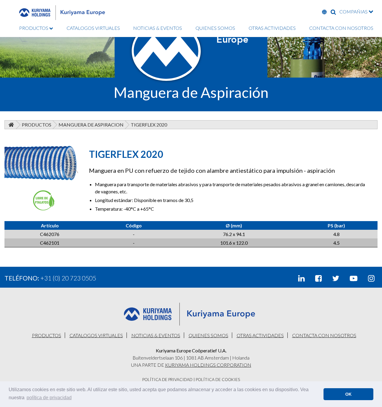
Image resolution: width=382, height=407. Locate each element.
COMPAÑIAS (354, 11)
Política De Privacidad (167, 379)
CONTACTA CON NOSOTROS (341, 28)
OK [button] (348, 394)
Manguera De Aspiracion (91, 124)
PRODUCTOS (34, 28)
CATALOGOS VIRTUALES (93, 28)
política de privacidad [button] (49, 397)
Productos (36, 124)
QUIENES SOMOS (215, 28)
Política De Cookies (218, 379)
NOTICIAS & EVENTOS (157, 28)
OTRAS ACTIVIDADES (272, 28)
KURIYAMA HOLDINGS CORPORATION (208, 365)
